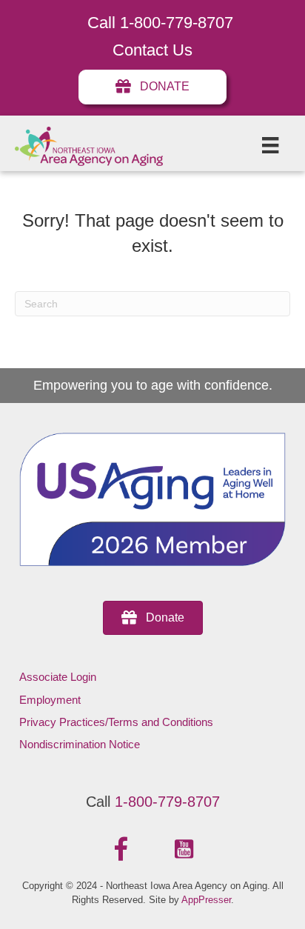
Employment (50, 699)
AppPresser (206, 899)
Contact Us (152, 50)
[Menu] (270, 145)
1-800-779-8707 (167, 801)
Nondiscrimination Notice (79, 744)
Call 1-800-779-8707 (160, 22)
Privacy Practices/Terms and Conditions (116, 722)
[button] (121, 849)
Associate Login (57, 676)
